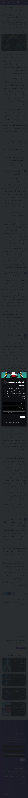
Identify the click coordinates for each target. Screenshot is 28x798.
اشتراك (22, 416)
